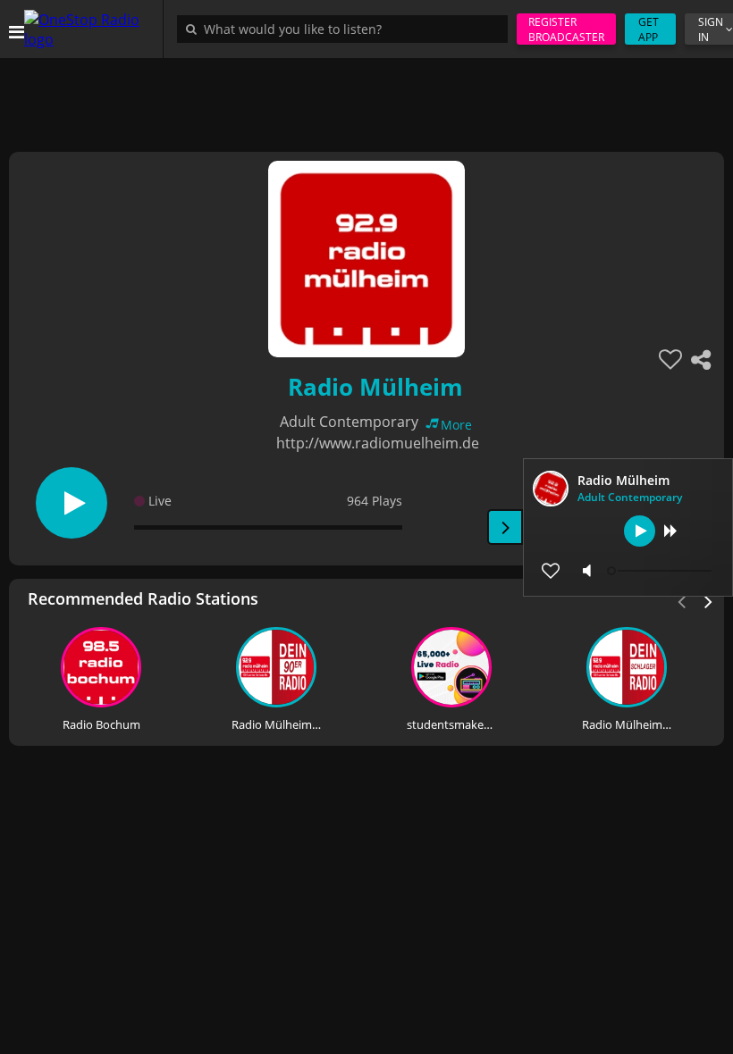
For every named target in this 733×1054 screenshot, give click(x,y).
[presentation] (708, 600)
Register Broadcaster (566, 29)
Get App (648, 29)
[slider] (661, 570)
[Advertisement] (366, 98)
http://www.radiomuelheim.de (377, 443)
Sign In (710, 29)
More (456, 424)
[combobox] (347, 28)
